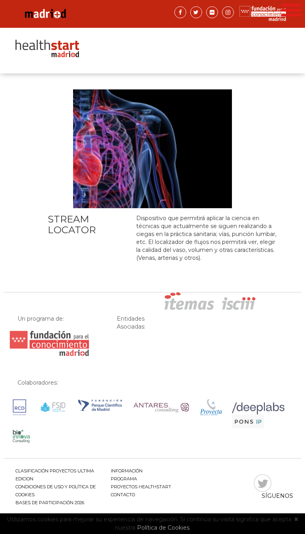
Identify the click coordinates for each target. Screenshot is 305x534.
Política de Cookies (163, 527)
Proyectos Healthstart (141, 486)
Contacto (123, 494)
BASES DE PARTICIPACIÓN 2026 (49, 502)
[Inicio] (81, 14)
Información (127, 471)
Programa (124, 479)
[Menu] (291, 9)
